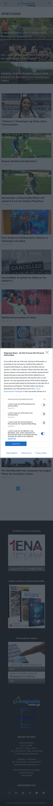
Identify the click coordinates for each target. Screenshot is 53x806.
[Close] (48, 353)
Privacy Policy (41, 453)
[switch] (43, 405)
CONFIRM (16, 444)
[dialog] (26, 403)
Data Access (26, 453)
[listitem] (26, 399)
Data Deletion (11, 453)
